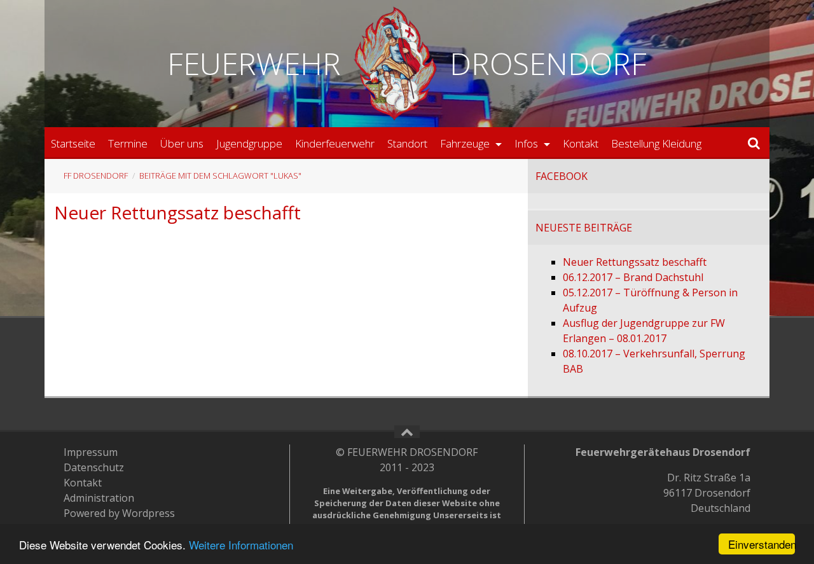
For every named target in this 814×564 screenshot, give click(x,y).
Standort (407, 143)
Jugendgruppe (249, 143)
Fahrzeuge (466, 143)
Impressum (91, 452)
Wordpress (148, 513)
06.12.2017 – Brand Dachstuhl (633, 277)
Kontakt (580, 143)
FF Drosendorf (96, 175)
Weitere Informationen (241, 545)
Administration (99, 498)
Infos (527, 143)
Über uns (182, 143)
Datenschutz (94, 467)
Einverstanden (761, 544)
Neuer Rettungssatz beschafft (177, 212)
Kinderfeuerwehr (335, 143)
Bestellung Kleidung (656, 143)
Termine (128, 143)
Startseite (73, 143)
